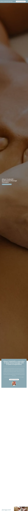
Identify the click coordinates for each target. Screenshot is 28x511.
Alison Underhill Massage (6, 1)
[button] (27, 1)
